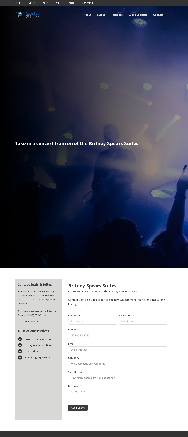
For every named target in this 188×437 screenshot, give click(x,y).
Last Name (125, 315)
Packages (117, 14)
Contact (158, 14)
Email (71, 343)
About (87, 14)
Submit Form (78, 408)
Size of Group (76, 372)
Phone (72, 329)
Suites (101, 14)
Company (73, 358)
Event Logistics (138, 14)
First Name (74, 315)
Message (73, 386)
